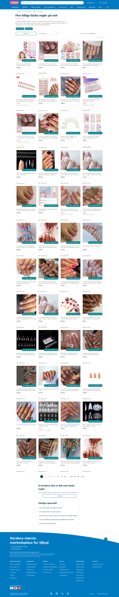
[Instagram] (57, 593)
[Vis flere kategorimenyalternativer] (107, 7)
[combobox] (52, 2)
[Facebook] (68, 593)
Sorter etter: (87, 33)
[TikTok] (51, 593)
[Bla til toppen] (105, 539)
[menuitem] (15, 7)
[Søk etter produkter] (81, 2)
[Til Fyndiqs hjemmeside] (14, 2)
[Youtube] (62, 593)
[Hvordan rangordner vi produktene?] (82, 33)
